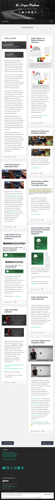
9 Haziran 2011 (36, 289)
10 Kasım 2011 (36, 220)
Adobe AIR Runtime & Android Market (39, 298)
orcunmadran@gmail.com (9, 459)
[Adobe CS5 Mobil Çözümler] (14, 320)
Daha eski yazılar (8, 443)
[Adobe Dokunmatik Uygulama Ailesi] (14, 174)
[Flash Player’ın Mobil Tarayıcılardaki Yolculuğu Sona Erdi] (41, 191)
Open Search (51, 21)
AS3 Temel (34, 404)
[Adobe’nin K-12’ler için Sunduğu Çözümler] (41, 141)
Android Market (13, 212)
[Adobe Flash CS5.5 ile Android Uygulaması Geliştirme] (14, 250)
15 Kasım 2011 (9, 227)
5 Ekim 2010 (9, 382)
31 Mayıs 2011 (36, 333)
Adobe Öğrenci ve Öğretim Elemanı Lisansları (38, 40)
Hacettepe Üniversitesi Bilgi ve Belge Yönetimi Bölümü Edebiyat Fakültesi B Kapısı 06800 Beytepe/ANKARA (10, 454)
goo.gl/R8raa (17, 296)
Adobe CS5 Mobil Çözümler (11, 311)
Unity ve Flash (10, 38)
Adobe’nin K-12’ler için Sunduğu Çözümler (40, 132)
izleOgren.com (35, 415)
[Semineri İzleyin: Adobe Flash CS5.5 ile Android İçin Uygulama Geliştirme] (41, 243)
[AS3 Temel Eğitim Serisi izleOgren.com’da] (41, 354)
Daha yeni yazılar (47, 443)
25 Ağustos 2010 (37, 431)
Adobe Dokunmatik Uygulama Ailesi (12, 165)
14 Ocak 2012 (36, 123)
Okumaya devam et (39, 168)
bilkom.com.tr (43, 115)
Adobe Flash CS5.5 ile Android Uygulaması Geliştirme (12, 236)
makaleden (34, 283)
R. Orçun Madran (27, 5)
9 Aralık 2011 (36, 173)
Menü (6, 21)
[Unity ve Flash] (14, 45)
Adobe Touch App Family (13, 195)
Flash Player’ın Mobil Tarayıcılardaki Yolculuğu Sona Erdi (39, 183)
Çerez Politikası (38, 497)
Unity (5, 74)
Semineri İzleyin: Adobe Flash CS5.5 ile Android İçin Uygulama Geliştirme (40, 231)
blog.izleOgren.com (36, 398)
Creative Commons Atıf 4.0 (9, 486)
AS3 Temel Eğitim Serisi (37, 422)
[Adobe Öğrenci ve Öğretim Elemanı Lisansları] (41, 56)
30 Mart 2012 (9, 157)
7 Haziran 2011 (9, 302)
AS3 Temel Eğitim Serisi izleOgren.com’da (40, 342)
